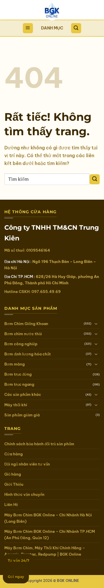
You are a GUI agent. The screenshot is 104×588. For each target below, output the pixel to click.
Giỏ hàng (12, 474)
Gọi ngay (16, 576)
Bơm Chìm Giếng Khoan (26, 323)
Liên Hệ (11, 504)
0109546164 (38, 250)
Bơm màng (14, 364)
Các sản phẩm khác (22, 394)
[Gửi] (95, 179)
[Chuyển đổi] (96, 323)
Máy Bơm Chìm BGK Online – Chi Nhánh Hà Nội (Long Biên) (48, 518)
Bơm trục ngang (19, 384)
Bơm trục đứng (18, 374)
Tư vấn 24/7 (18, 560)
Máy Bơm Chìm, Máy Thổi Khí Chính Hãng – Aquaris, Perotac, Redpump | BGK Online (44, 551)
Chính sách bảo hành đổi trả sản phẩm (39, 444)
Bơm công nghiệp (21, 344)
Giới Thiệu (13, 484)
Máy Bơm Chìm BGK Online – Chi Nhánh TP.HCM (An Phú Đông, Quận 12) (49, 534)
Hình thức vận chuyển (24, 494)
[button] (28, 28)
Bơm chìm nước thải (23, 333)
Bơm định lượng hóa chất (27, 354)
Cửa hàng (13, 454)
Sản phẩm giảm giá (22, 415)
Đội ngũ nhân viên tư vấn (27, 464)
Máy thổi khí (15, 404)
